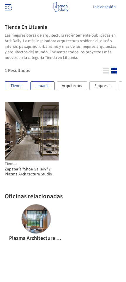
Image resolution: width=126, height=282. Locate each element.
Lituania (42, 86)
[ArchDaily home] (60, 7)
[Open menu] (8, 7)
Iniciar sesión (104, 7)
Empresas (102, 86)
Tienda (17, 86)
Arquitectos (72, 86)
